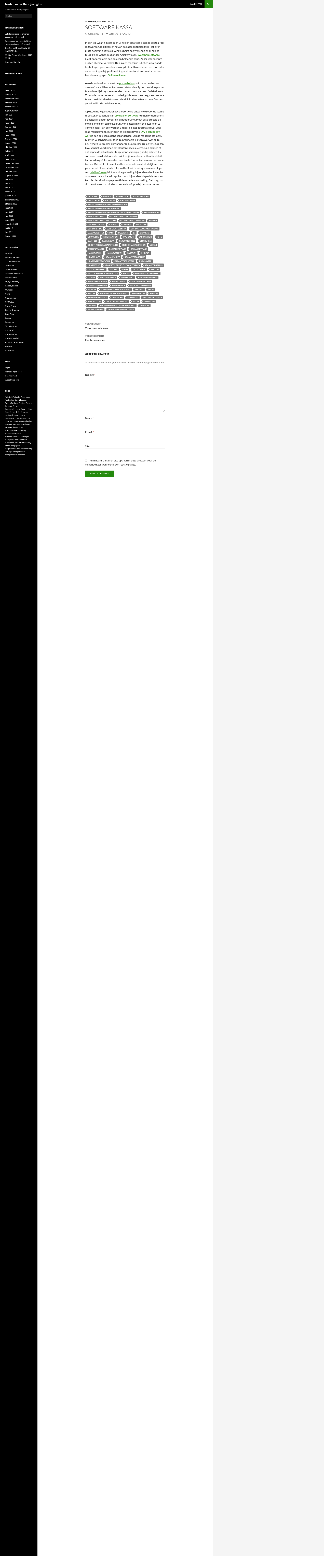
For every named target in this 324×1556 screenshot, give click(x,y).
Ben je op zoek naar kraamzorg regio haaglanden (113, 212)
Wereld (92, 305)
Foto (159, 237)
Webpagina (149, 301)
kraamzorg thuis (154, 265)
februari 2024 (11, 127)
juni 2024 (9, 114)
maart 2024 (10, 123)
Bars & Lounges (127, 200)
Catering (127, 225)
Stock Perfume (11, 326)
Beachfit (8, 253)
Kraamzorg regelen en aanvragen (122, 265)
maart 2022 (10, 159)
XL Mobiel (9, 350)
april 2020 (9, 220)
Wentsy (8, 346)
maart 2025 (10, 90)
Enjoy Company (12, 281)
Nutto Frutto (10, 306)
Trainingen (117, 297)
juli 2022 (9, 151)
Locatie (114, 269)
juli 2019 (9, 228)
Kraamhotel (94, 257)
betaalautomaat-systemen (102, 221)
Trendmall (9, 330)
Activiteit (93, 196)
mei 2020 (9, 216)
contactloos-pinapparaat (144, 229)
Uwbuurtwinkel (12, 338)
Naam (89, 417)
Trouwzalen (94, 301)
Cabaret (113, 225)
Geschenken (146, 241)
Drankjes (145, 233)
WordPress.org (12, 380)
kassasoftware (139, 249)
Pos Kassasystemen (95, 338)
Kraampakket (113, 257)
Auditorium (94, 200)
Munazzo (9, 289)
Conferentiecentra (116, 229)
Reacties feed (11, 375)
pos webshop (126, 83)
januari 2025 (10, 94)
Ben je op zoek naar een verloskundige (107, 204)
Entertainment (111, 237)
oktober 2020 (11, 203)
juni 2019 (9, 232)
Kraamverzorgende (135, 257)
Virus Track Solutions (96, 326)
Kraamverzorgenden (99, 261)
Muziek (126, 273)
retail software (98, 172)
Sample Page (196, 4)
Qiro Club (9, 314)
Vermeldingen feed (13, 371)
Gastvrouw (108, 241)
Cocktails (141, 225)
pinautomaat (119, 281)
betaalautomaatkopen (132, 221)
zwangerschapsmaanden (121, 310)
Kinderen (145, 253)
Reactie (90, 374)
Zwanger (144, 305)
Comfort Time (95, 229)
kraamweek (145, 261)
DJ (134, 233)
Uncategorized (105, 21)
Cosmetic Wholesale (14, 273)
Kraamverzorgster (124, 261)
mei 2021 (9, 187)
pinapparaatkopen (97, 281)
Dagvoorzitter (96, 233)
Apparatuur (122, 196)
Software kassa (117, 75)
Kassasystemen (11, 285)
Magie (125, 269)
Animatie (107, 196)
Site (87, 446)
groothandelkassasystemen (103, 245)
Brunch (153, 221)
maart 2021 (10, 191)
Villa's (136, 301)
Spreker (154, 293)
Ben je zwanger (151, 212)
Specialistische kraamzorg (113, 293)
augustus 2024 (11, 110)
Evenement (128, 237)
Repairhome (10, 322)
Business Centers (96, 225)
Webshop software (149, 54)
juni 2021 (9, 183)
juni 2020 (9, 212)
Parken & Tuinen (108, 277)
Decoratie (123, 233)
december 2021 (12, 163)
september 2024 (12, 106)
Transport (132, 297)
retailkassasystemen (140, 285)
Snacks (91, 293)
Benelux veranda (12, 257)
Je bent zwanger (96, 249)
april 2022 (9, 155)
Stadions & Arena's (97, 297)
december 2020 (12, 199)
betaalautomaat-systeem (123, 216)
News (7, 294)
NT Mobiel (9, 302)
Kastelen (131, 253)
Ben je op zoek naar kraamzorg (104, 208)
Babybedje (110, 200)
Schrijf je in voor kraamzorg (115, 289)
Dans (111, 233)
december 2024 (12, 98)
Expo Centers (145, 237)
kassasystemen (114, 253)
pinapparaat (127, 277)
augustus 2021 (11, 175)
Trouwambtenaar (152, 297)
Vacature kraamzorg (117, 301)
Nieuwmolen (10, 298)
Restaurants (118, 285)
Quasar (8, 318)
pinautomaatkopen (140, 281)
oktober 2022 (11, 147)
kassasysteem (95, 253)
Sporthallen (138, 293)
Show (151, 289)
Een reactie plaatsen (120, 34)
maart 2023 (10, 135)
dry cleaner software (126, 115)
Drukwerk (93, 237)
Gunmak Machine (13, 62)
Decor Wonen (11, 277)
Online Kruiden (12, 310)
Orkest (91, 277)
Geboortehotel (127, 241)
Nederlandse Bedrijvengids (23, 4)
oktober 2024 (11, 102)
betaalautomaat (97, 216)
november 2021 (12, 167)
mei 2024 (9, 119)
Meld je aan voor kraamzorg (103, 273)
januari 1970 (10, 236)
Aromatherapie (141, 196)
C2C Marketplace (12, 261)
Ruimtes (92, 289)
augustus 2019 (11, 224)
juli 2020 (9, 208)
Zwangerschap (95, 310)
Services (139, 289)
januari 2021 (10, 195)
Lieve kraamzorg (96, 269)
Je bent (153, 245)
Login (7, 367)
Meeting (155, 269)
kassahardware (117, 249)
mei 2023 (9, 131)
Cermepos (90, 21)
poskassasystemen (97, 285)
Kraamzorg (94, 265)
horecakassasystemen (133, 245)
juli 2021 (9, 179)
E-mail (89, 432)
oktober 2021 (11, 171)
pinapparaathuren (147, 277)
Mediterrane (139, 269)
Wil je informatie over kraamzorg (117, 305)
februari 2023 (11, 139)
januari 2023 (10, 143)
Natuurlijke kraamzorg (146, 273)
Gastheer (92, 241)
